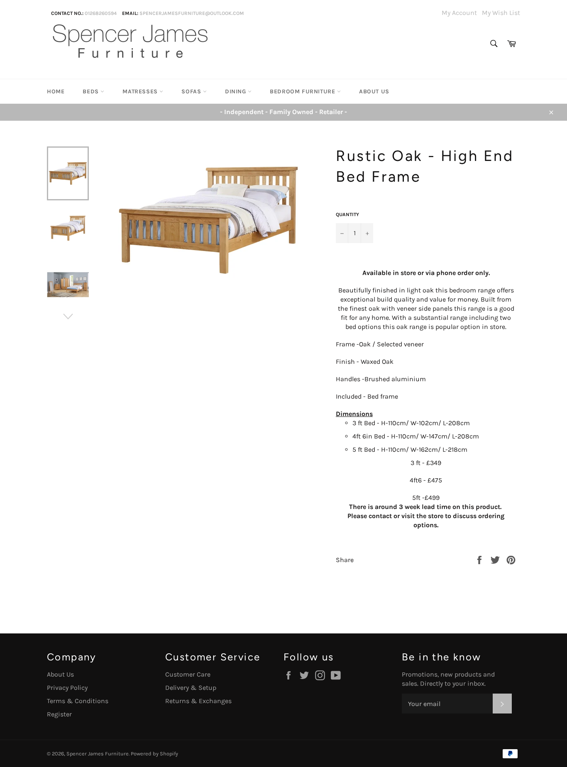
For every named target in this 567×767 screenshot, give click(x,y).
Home (55, 91)
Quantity (347, 214)
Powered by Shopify (154, 753)
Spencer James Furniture (97, 753)
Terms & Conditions (77, 701)
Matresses (140, 91)
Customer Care (187, 674)
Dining (236, 91)
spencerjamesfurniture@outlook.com (191, 13)
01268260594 (101, 13)
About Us (374, 91)
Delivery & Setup (190, 688)
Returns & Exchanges (198, 701)
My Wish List (501, 13)
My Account (459, 13)
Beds (91, 91)
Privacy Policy (67, 688)
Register (59, 714)
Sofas (192, 91)
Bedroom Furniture (303, 91)
